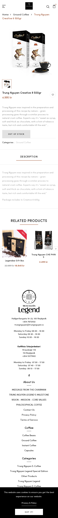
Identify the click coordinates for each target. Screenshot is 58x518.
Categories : (8, 142)
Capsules (29, 450)
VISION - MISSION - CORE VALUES (29, 399)
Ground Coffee (21, 14)
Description (29, 157)
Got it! (29, 512)
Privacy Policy (29, 414)
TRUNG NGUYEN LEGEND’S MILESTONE (29, 394)
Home (5, 14)
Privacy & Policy (29, 502)
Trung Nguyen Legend (29, 481)
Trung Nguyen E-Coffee (29, 466)
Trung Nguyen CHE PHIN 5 (44, 256)
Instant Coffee (29, 445)
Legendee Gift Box (14, 261)
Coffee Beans (29, 435)
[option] (29, 51)
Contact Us (29, 409)
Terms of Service (29, 419)
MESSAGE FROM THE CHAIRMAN (29, 389)
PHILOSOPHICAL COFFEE (29, 404)
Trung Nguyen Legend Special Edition (29, 471)
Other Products (29, 476)
